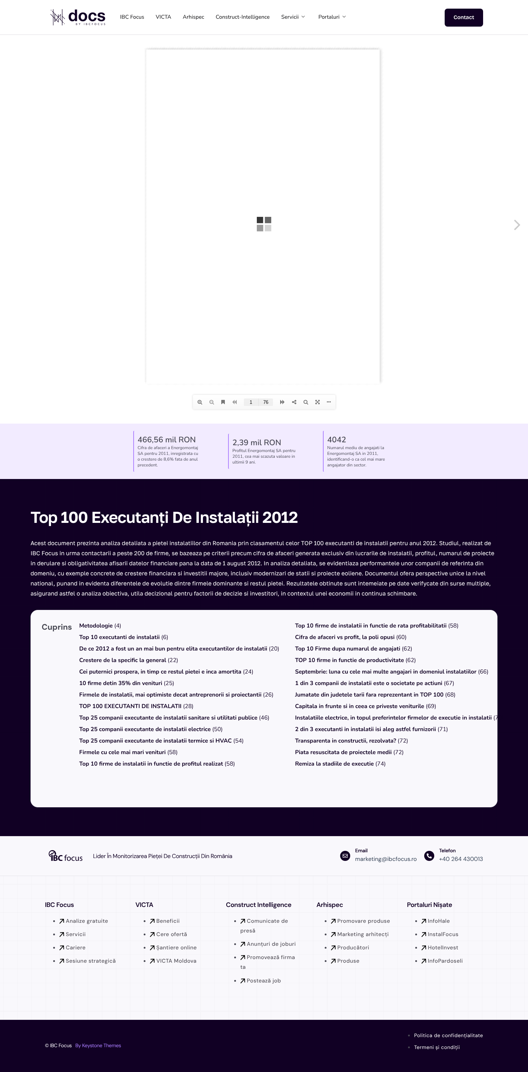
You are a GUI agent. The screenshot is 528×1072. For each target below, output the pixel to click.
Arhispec (193, 17)
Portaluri (329, 17)
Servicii (290, 17)
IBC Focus (132, 17)
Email (361, 851)
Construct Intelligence (258, 904)
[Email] (345, 856)
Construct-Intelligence (243, 17)
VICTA (163, 17)
